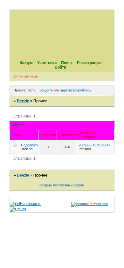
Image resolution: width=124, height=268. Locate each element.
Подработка (30, 145)
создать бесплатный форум (62, 185)
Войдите (46, 90)
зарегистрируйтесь (75, 90)
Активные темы (25, 76)
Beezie (23, 101)
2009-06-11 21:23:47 (94, 145)
